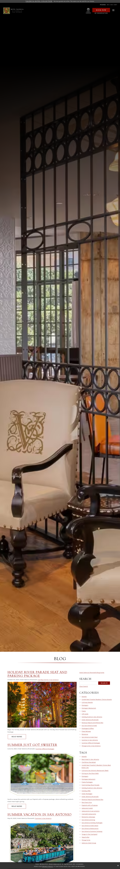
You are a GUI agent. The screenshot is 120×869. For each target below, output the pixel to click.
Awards (84, 696)
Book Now (101, 10)
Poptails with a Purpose (90, 805)
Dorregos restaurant (88, 779)
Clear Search (83, 686)
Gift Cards (85, 714)
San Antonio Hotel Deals (90, 825)
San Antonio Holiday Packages (92, 822)
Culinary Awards (87, 702)
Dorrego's (85, 705)
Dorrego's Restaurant (89, 708)
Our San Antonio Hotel (89, 725)
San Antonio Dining (88, 819)
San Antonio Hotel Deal (90, 737)
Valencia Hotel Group (89, 843)
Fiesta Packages (87, 782)
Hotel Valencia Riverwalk (90, 719)
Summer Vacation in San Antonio (40, 814)
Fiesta (84, 711)
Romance (85, 734)
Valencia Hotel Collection (39, 1)
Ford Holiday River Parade (90, 785)
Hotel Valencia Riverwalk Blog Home (91, 672)
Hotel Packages (87, 793)
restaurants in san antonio (90, 811)
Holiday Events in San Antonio (48, 679)
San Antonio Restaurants (90, 828)
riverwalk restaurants (89, 814)
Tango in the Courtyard (89, 834)
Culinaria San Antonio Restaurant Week (95, 770)
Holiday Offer (86, 790)
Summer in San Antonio (43, 818)
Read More (19, 737)
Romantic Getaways (88, 817)
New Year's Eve (87, 802)
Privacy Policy (47, 866)
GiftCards (88, 12)
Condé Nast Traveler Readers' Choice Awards (97, 699)
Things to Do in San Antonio (91, 746)
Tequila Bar (85, 837)
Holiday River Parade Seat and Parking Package (37, 674)
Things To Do (86, 840)
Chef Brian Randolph (89, 762)
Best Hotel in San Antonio (90, 759)
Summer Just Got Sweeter (32, 745)
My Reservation (101, 13)
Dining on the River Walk (90, 773)
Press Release (86, 731)
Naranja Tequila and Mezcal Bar (92, 722)
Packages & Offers (88, 728)
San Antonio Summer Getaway (92, 831)
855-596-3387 (112, 4)
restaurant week (87, 808)
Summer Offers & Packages (45, 749)
